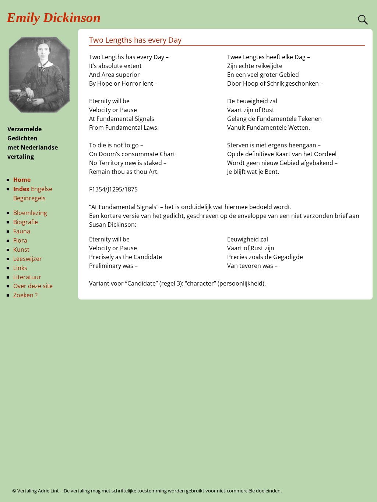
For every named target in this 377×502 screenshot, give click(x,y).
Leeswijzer (27, 259)
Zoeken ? (25, 295)
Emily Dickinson (54, 17)
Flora (20, 240)
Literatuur (27, 277)
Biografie (25, 222)
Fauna (21, 231)
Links (20, 268)
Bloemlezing (30, 213)
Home (22, 180)
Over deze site (33, 286)
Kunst (21, 249)
